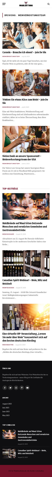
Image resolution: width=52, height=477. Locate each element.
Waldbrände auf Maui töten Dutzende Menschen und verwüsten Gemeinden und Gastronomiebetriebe (24, 227)
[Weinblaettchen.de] (26, 4)
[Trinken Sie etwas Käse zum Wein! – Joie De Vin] (26, 82)
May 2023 (5, 415)
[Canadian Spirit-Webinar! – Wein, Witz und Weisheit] (26, 263)
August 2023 (7, 404)
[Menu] (4, 4)
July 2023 (5, 407)
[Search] (48, 4)
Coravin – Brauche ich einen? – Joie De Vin (24, 52)
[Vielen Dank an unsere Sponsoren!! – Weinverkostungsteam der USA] (26, 139)
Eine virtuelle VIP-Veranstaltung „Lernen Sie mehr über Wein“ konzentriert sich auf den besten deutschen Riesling (24, 337)
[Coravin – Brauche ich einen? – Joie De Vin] (26, 35)
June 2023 (5, 411)
